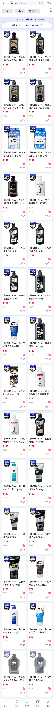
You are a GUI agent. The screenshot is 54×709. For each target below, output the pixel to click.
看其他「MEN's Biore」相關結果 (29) (27, 25)
